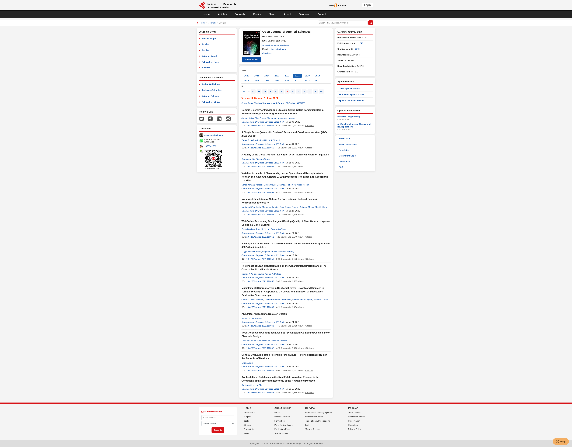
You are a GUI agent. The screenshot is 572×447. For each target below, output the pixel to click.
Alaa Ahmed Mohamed (265, 118)
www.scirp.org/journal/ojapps (275, 45)
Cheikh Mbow (321, 207)
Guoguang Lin (248, 159)
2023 (277, 76)
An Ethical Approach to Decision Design (264, 314)
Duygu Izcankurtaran (251, 251)
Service (310, 408)
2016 (266, 80)
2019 (317, 76)
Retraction (353, 425)
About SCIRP (282, 408)
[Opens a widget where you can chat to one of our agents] (561, 442)
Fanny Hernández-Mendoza (278, 299)
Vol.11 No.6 (279, 122)
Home (206, 14)
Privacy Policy (354, 429)
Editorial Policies (210, 96)
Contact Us (344, 161)
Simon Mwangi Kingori (251, 185)
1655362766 (210, 146)
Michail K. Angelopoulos (252, 274)
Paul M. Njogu (262, 229)
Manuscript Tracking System (318, 412)
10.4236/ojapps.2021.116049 (260, 307)
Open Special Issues (349, 88)
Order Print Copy (347, 156)
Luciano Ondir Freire (251, 340)
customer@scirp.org (213, 135)
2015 (277, 80)
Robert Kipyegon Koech (298, 185)
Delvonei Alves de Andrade (274, 340)
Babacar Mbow (307, 207)
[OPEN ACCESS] (337, 5)
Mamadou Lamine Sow (273, 207)
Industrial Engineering (348, 116)
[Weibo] (228, 118)
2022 (287, 76)
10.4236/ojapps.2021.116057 (260, 125)
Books (257, 14)
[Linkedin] (219, 118)
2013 (297, 80)
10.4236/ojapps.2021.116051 (260, 259)
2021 (297, 76)
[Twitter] (201, 118)
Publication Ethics (211, 102)
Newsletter (344, 150)
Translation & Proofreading (317, 421)
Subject (247, 416)
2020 (307, 76)
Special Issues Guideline (351, 100)
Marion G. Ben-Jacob (251, 318)
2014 (287, 80)
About (287, 14)
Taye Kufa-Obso (278, 229)
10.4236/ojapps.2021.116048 (260, 326)
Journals (240, 14)
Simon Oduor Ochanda (274, 185)
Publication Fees (210, 62)
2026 (246, 76)
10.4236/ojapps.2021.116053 (260, 214)
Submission (251, 59)
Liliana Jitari (247, 363)
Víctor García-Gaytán (302, 299)
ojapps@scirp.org (278, 49)
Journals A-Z (249, 412)
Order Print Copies (314, 416)
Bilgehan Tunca (269, 251)
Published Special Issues (352, 94)
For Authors (279, 421)
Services (304, 14)
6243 (357, 49)
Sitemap (247, 425)
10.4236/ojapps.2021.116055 (260, 166)
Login (367, 5)
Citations (267, 53)
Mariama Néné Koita (251, 207)
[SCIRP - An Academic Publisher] (217, 5)
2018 (246, 80)
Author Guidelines (211, 84)
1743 (360, 43)
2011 (317, 80)
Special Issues (281, 433)
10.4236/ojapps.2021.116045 (260, 392)
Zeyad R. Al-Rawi (249, 140)
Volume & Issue (312, 429)
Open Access (354, 412)
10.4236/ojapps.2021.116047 (260, 348)
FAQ (341, 167)
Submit (321, 14)
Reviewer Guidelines (212, 90)
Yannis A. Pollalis (273, 274)
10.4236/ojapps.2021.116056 (260, 148)
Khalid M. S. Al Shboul (269, 140)
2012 (307, 80)
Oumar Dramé (291, 207)
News (272, 14)
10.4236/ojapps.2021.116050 (260, 281)
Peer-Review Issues (283, 425)
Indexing (206, 67)
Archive (205, 50)
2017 (256, 80)
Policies (353, 408)
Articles (222, 14)
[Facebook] (210, 118)
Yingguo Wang (263, 159)
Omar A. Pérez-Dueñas (252, 299)
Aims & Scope (209, 38)
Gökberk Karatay (286, 251)
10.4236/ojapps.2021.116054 (260, 192)
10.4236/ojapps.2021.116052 (260, 237)
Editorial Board (209, 56)
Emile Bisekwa (248, 229)
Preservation (354, 421)
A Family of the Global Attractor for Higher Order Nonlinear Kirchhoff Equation (285, 154)
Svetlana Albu (247, 385)
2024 (266, 76)
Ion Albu (259, 385)
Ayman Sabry (247, 118)
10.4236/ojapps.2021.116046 (260, 370)
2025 (256, 76)
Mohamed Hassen (286, 118)
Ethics (277, 412)
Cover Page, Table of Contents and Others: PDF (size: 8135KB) (273, 103)
